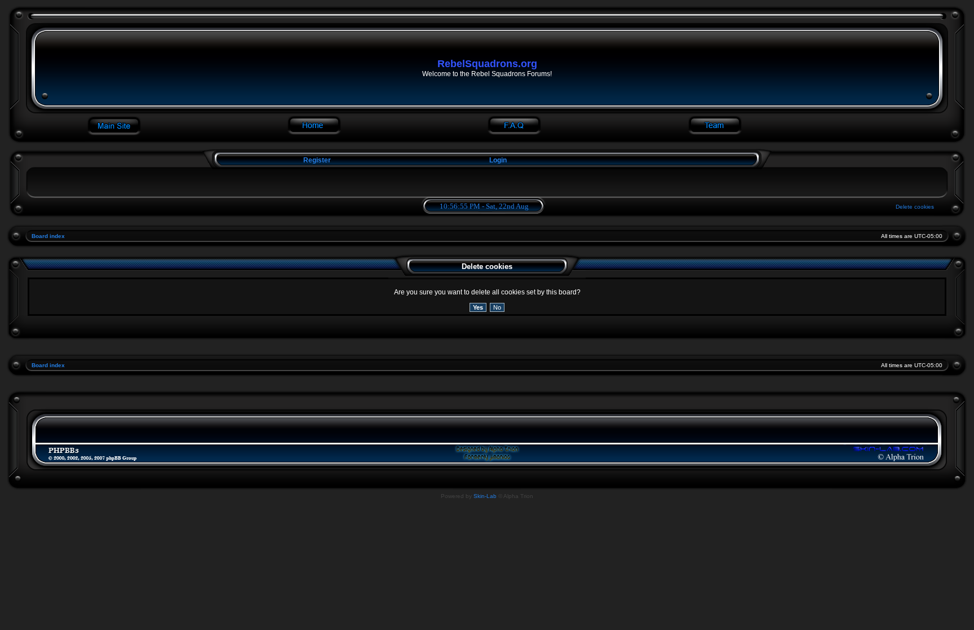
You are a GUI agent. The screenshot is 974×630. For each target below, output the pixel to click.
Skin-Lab (485, 496)
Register (316, 160)
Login (498, 160)
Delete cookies (915, 207)
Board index (48, 236)
